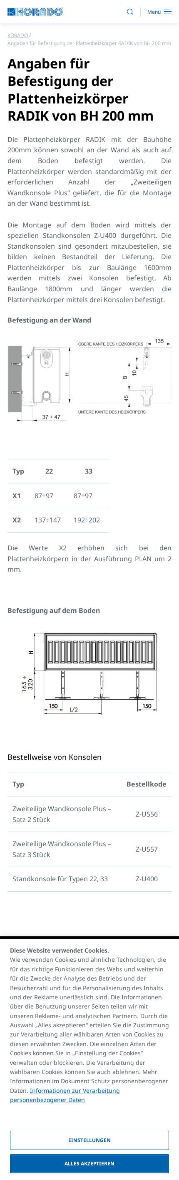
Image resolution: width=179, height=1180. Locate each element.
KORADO (17, 35)
